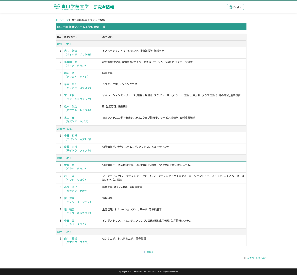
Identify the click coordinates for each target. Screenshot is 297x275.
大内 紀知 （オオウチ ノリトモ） (78, 52)
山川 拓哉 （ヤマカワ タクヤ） (77, 240)
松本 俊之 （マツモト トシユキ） (78, 108)
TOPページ (62, 20)
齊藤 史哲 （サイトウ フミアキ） (78, 148)
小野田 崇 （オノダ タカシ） (75, 63)
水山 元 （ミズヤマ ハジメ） (77, 119)
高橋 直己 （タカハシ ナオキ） (77, 188)
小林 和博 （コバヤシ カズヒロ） (78, 137)
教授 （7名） (64, 44)
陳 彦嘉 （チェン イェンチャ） (78, 200)
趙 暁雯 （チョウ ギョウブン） (78, 211)
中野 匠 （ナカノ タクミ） (75, 222)
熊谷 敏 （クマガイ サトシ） (77, 74)
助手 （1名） (64, 232)
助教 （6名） (64, 158)
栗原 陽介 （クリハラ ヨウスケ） (78, 86)
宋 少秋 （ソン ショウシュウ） (78, 97)
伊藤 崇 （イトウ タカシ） (75, 166)
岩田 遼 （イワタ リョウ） (75, 177)
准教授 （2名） (66, 129)
